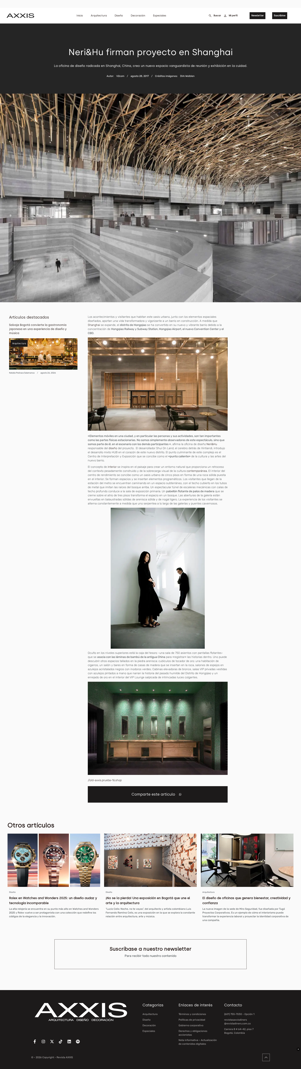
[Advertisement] (268, 362)
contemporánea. (197, 471)
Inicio (80, 15)
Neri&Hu (211, 444)
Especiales (159, 15)
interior (112, 467)
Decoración (138, 15)
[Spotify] (80, 1043)
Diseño (119, 15)
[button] (180, 794)
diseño (113, 448)
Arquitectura (99, 15)
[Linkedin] (71, 1043)
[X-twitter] (54, 1043)
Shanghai (94, 325)
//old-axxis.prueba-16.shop (105, 780)
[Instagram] (45, 1043)
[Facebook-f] (37, 1043)
